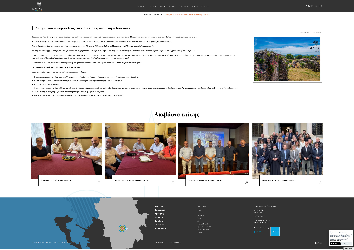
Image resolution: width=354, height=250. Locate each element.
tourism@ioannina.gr (260, 222)
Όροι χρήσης (159, 242)
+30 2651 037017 (260, 216)
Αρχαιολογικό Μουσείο (204, 227)
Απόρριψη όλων (347, 243)
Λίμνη (199, 221)
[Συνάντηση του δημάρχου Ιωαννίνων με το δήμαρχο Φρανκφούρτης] (66, 151)
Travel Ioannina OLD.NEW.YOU (36, 6)
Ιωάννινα (159, 206)
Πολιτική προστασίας (174, 242)
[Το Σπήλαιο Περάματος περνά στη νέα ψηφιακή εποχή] (213, 151)
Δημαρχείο (200, 213)
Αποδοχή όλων (335, 243)
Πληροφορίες (184, 6)
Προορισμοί (142, 6)
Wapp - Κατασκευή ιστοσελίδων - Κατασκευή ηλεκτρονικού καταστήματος (318, 243)
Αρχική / (146, 15)
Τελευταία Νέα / (159, 15)
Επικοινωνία (206, 6)
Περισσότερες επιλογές (335, 240)
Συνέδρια (172, 6)
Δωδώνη (200, 232)
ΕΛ (316, 6)
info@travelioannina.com (262, 220)
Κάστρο (199, 218)
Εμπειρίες (153, 6)
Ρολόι (199, 210)
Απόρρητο (348, 248)
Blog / (151, 15)
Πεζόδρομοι (200, 216)
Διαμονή (163, 6)
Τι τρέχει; (195, 6)
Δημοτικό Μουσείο (202, 224)
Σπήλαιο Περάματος (203, 229)
